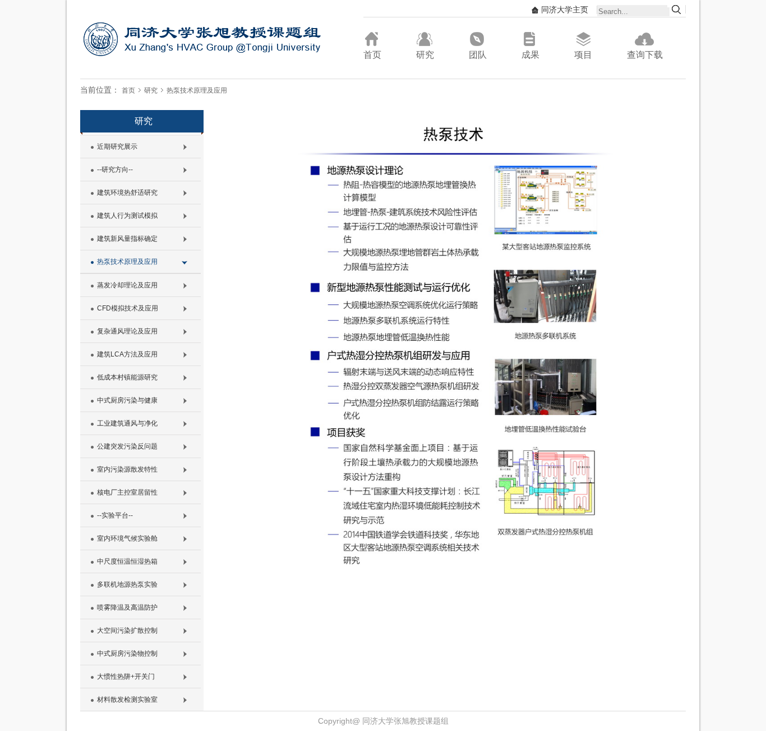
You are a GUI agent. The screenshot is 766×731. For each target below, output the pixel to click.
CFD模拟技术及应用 (127, 308)
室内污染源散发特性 (127, 469)
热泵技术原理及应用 (197, 90)
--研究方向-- (115, 169)
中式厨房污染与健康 (127, 400)
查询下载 (645, 55)
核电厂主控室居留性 (127, 492)
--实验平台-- (115, 515)
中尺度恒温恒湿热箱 (127, 561)
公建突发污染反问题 (127, 446)
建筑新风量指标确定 (127, 239)
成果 (530, 55)
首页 (372, 55)
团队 (478, 55)
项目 (583, 55)
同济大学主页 (564, 10)
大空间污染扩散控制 (127, 630)
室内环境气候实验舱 (127, 538)
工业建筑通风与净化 (127, 423)
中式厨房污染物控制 (127, 653)
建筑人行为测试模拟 (127, 216)
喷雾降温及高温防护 (127, 607)
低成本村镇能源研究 (127, 377)
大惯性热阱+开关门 (126, 676)
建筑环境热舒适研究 (127, 193)
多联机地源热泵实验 (127, 584)
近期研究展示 (117, 146)
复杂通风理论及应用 (127, 331)
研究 (425, 55)
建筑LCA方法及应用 (127, 354)
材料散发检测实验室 (127, 699)
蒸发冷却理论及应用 (127, 285)
